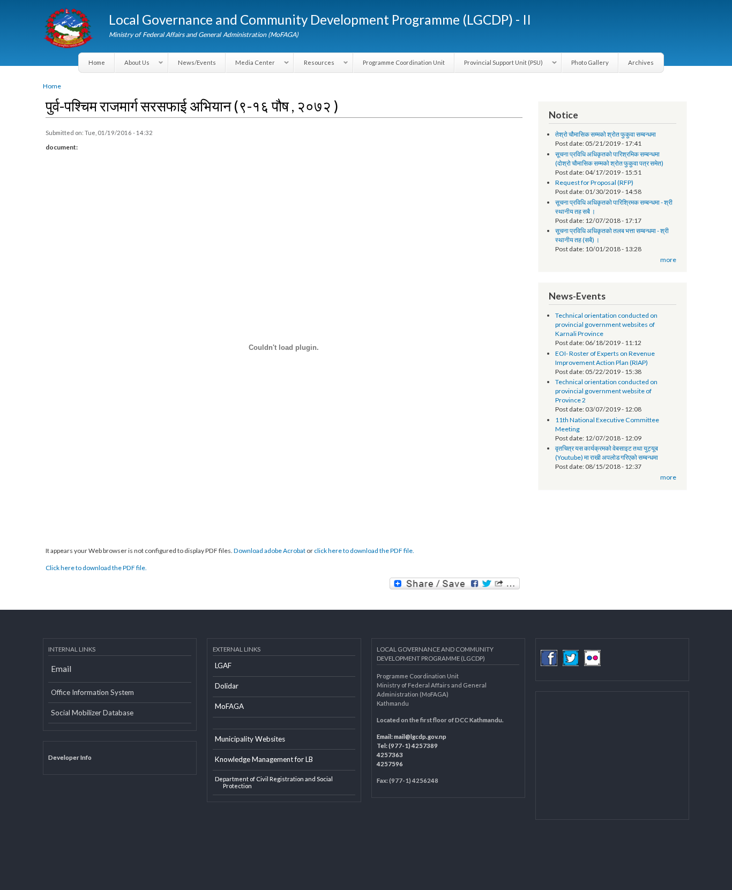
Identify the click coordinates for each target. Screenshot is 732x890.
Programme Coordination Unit (404, 62)
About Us (132, 62)
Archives (641, 62)
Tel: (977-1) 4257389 (407, 745)
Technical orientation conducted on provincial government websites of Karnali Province (606, 324)
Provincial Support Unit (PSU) (499, 62)
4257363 (390, 754)
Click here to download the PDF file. (96, 568)
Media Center (250, 62)
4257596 (390, 763)
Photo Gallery (590, 62)
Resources (314, 62)
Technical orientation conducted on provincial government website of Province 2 (606, 391)
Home (96, 62)
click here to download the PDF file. (364, 551)
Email (61, 669)
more (668, 260)
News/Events (197, 62)
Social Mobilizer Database (92, 712)
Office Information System (92, 692)
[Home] (69, 29)
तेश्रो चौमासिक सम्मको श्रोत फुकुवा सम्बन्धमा (605, 134)
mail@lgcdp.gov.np (420, 736)
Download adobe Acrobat (270, 551)
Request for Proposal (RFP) (594, 182)
